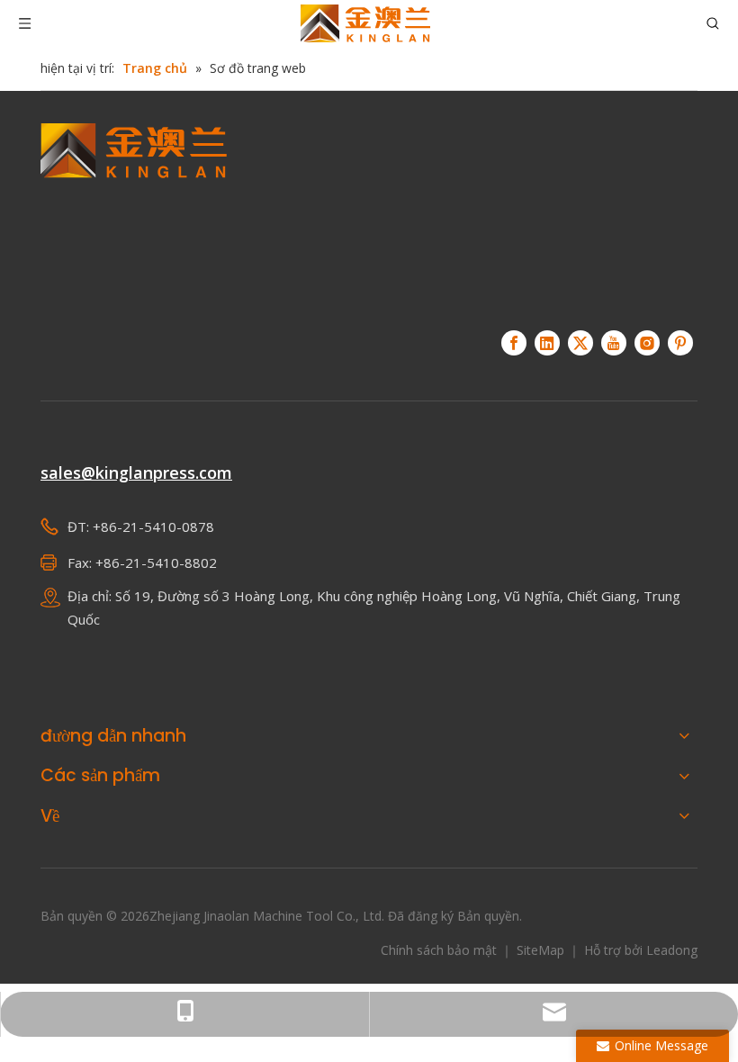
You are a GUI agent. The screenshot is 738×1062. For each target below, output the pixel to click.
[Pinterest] (680, 343)
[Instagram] (647, 343)
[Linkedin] (547, 343)
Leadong (672, 949)
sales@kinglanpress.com (136, 472)
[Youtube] (613, 343)
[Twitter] (580, 343)
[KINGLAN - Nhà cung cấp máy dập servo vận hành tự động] (134, 216)
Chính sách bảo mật (440, 949)
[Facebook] (513, 343)
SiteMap (542, 949)
